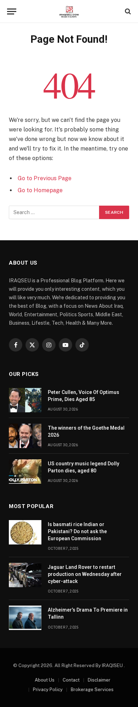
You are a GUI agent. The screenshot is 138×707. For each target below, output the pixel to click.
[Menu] (11, 11)
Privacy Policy (48, 689)
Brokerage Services (92, 689)
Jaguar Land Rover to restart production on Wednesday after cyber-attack (85, 574)
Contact (71, 680)
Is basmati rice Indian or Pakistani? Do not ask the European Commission (77, 531)
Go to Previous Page (44, 178)
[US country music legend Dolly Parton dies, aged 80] (25, 471)
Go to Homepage (40, 190)
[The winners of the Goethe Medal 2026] (25, 436)
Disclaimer (99, 680)
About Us (44, 680)
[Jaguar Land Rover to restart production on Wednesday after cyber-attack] (25, 575)
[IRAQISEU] (68, 11)
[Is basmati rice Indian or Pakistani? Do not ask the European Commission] (25, 532)
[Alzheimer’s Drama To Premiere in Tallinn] (25, 618)
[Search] (127, 11)
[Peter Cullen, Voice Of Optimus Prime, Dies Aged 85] (25, 400)
